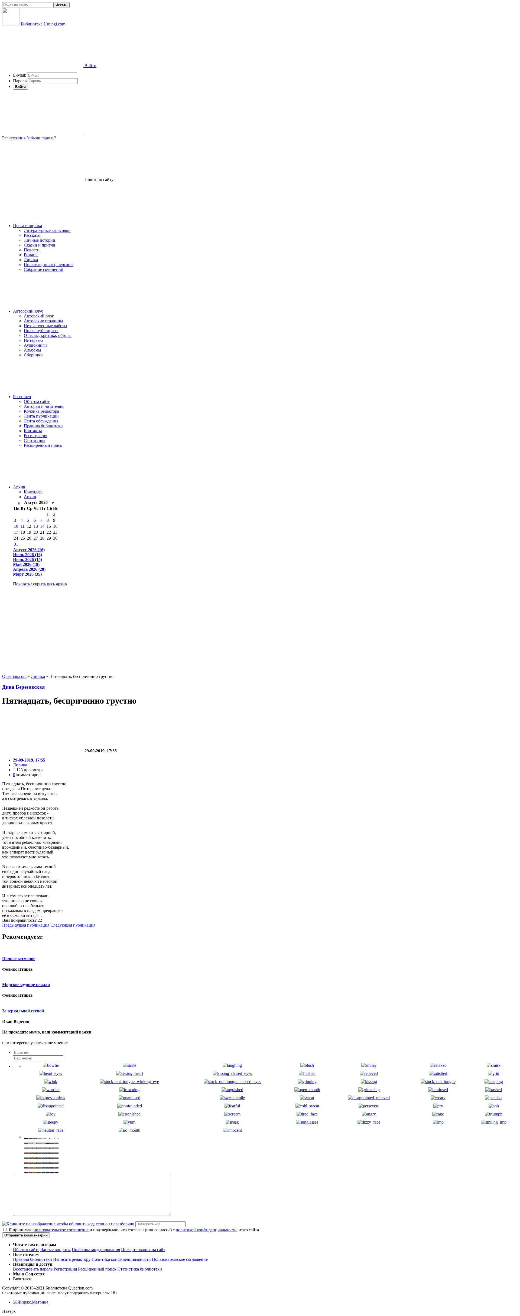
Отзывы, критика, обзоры (48, 335)
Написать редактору (71, 1259)
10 (16, 526)
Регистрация (13, 138)
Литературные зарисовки (47, 230)
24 (16, 538)
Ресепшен (22, 396)
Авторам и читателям (44, 406)
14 (42, 526)
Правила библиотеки (43, 426)
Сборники (33, 355)
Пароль (20, 80)
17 (16, 532)
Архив (19, 487)
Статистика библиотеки (140, 1269)
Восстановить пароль (33, 1269)
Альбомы (32, 350)
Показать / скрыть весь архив (40, 584)
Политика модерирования (96, 1249)
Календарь (33, 492)
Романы (31, 254)
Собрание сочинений (43, 269)
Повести (32, 250)
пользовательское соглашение (61, 1230)
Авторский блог (39, 316)
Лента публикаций (41, 416)
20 (36, 532)
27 (36, 538)
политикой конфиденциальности (206, 1230)
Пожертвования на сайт (143, 1249)
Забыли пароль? (41, 138)
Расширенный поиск (43, 445)
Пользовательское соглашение (180, 1259)
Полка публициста (41, 330)
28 (42, 538)
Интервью (33, 340)
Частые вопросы (55, 1249)
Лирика (31, 259)
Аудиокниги (35, 345)
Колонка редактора (41, 411)
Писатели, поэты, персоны (48, 264)
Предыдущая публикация (25, 925)
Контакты (33, 430)
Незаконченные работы (45, 325)
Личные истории (39, 240)
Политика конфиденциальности (121, 1259)
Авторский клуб (28, 311)
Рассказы (32, 235)
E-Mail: (19, 75)
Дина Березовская (23, 687)
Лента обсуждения (41, 421)
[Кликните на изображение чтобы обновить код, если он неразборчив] (68, 1224)
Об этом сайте (37, 401)
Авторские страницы (43, 321)
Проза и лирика (27, 225)
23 (55, 532)
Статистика (34, 440)
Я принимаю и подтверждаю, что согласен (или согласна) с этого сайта (133, 1230)
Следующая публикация (72, 925)
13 (36, 526)
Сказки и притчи (39, 245)
